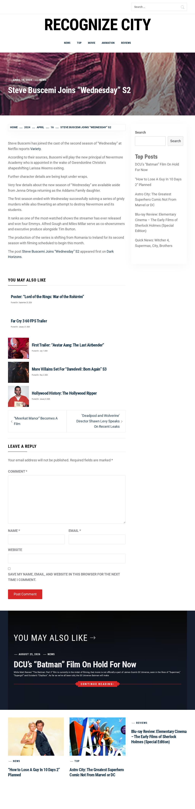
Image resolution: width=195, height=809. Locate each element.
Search (140, 132)
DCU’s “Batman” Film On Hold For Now (157, 167)
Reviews (126, 42)
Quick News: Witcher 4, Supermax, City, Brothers (153, 243)
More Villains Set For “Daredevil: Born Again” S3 (69, 369)
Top (79, 42)
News (67, 42)
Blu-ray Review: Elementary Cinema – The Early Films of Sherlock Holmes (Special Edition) (156, 222)
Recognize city (97, 24)
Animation (108, 42)
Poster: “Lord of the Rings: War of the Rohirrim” (47, 296)
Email (75, 531)
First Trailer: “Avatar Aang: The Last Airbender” (68, 345)
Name (14, 531)
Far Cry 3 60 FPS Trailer (29, 321)
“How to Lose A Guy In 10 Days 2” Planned (158, 182)
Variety (35, 149)
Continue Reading (97, 684)
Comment (17, 471)
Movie (91, 42)
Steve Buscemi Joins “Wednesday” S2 (50, 251)
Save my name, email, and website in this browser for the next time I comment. (64, 577)
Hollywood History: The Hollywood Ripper (64, 393)
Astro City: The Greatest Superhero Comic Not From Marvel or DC (155, 199)
